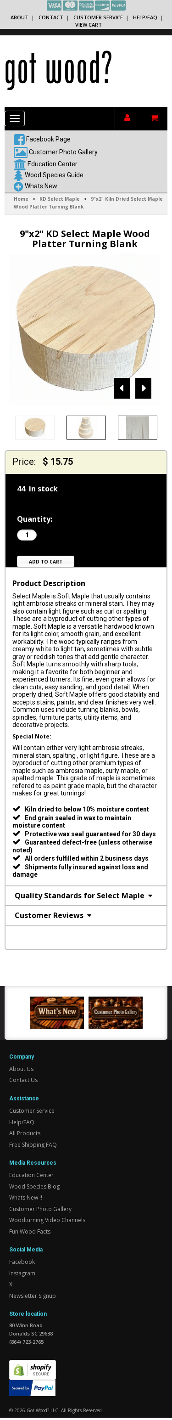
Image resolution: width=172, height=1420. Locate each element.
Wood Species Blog (34, 1186)
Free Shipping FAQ (33, 1145)
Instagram (22, 1273)
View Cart (88, 24)
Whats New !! (25, 1197)
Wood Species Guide (54, 174)
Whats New (41, 185)
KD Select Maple (59, 199)
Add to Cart (45, 561)
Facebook (22, 1262)
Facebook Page (48, 138)
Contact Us (23, 1080)
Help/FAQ (145, 17)
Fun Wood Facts (29, 1231)
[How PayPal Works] (32, 1387)
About (19, 17)
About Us (21, 1069)
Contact (51, 17)
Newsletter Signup (32, 1296)
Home (21, 199)
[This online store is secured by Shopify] (32, 1365)
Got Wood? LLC (42, 1410)
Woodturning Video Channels (47, 1220)
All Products (24, 1133)
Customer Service (98, 17)
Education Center (53, 163)
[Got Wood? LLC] (58, 69)
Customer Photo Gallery (63, 151)
